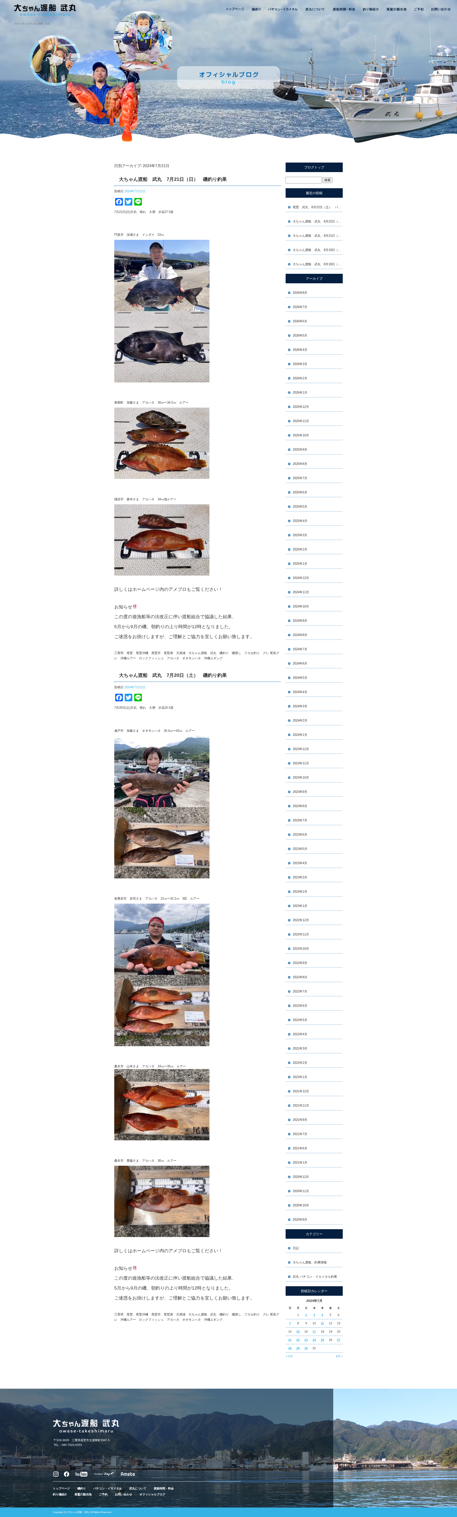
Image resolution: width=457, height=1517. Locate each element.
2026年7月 (300, 307)
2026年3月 (300, 364)
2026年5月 (300, 335)
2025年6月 (300, 492)
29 (298, 1348)
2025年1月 (300, 563)
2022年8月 (300, 977)
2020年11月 (301, 1191)
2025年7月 (300, 478)
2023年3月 (300, 877)
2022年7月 (300, 991)
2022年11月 (301, 934)
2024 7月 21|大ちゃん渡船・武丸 (32, 23)
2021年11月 (301, 1105)
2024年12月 (301, 578)
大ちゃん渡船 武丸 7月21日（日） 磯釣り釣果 (173, 179)
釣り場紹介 (371, 9)
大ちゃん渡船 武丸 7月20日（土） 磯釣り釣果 (173, 675)
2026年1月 (300, 392)
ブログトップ (314, 167)
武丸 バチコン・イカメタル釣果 (315, 1276)
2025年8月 (300, 464)
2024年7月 (300, 649)
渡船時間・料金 (343, 9)
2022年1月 (300, 1077)
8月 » (339, 1356)
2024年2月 (300, 720)
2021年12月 (301, 1091)
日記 (296, 1248)
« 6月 (289, 1356)
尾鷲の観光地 (396, 9)
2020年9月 (300, 1219)
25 (322, 1340)
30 (306, 1348)
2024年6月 (300, 663)
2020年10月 (301, 1205)
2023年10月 (301, 777)
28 (290, 1348)
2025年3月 (300, 535)
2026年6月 (300, 321)
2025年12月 (301, 407)
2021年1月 (300, 1162)
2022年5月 (300, 1020)
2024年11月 (301, 592)
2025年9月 (300, 449)
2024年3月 (300, 706)
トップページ (236, 9)
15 (298, 1331)
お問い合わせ (440, 9)
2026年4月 (300, 350)
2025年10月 (301, 435)
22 (298, 1340)
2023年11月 (301, 763)
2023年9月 (300, 792)
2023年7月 (300, 820)
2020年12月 (301, 1177)
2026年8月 (300, 292)
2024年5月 (300, 677)
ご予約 (418, 9)
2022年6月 (300, 1005)
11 (322, 1323)
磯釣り (256, 9)
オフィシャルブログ (152, 1494)
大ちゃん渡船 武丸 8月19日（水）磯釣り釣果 (318, 250)
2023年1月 (300, 906)
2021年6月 (300, 1148)
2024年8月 (300, 635)
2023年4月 (300, 863)
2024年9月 (300, 620)
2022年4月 (300, 1034)
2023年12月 (301, 749)
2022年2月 (300, 1062)
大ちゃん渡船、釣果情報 (310, 1262)
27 (338, 1340)
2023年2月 (300, 891)
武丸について (315, 9)
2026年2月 (300, 378)
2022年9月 (300, 963)
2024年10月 (301, 606)
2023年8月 (300, 806)
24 (314, 1340)
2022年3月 (300, 1048)
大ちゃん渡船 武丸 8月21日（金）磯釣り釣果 (318, 235)
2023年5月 (300, 849)
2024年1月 (300, 735)
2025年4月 (300, 521)
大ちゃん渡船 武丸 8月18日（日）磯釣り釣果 (318, 264)
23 (306, 1340)
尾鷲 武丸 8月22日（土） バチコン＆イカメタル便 (318, 207)
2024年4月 (300, 692)
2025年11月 (301, 421)
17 (314, 1331)
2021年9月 (300, 1120)
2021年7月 (300, 1134)
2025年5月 (300, 506)
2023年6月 (300, 834)
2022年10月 (301, 948)
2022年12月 (301, 920)
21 (290, 1340)
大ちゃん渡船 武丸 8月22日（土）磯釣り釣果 (318, 221)
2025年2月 (300, 549)
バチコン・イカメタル (283, 9)
